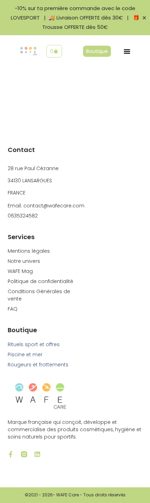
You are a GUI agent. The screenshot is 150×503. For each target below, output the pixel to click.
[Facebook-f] (11, 454)
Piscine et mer (25, 354)
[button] (127, 51)
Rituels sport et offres (34, 344)
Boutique (22, 330)
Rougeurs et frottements (38, 364)
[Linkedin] (37, 454)
